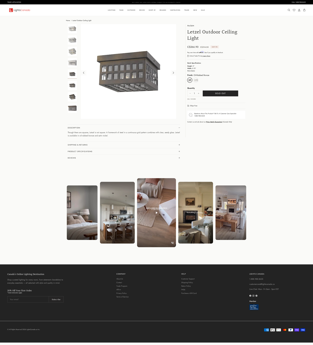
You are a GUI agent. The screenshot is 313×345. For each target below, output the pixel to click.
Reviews (72, 158)
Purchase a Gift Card (189, 293)
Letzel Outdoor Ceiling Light (82, 20)
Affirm (118, 289)
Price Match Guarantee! (214, 122)
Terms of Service (122, 297)
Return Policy (186, 286)
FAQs (183, 289)
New (195, 10)
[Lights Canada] (19, 10)
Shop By (152, 10)
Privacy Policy (121, 293)
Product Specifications (80, 151)
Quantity (191, 88)
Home (68, 20)
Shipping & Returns (78, 145)
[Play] (156, 213)
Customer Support (188, 279)
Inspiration (175, 10)
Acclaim (190, 25)
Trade (186, 10)
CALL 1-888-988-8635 (299, 2)
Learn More (206, 56)
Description (74, 128)
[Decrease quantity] (189, 93)
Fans (121, 10)
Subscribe (56, 299)
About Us (119, 279)
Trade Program (121, 286)
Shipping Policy (187, 282)
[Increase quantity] (199, 93)
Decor (142, 10)
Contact (119, 282)
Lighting (112, 10)
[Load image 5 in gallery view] (128, 71)
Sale (203, 10)
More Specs (191, 71)
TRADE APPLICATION (14, 2)
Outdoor (131, 10)
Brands (163, 10)
